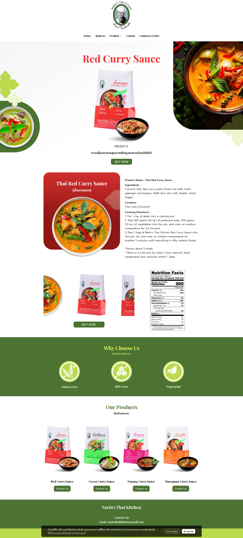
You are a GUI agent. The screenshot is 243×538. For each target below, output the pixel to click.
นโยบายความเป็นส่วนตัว (61, 533)
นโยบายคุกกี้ (81, 533)
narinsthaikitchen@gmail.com (126, 522)
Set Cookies (172, 531)
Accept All (188, 531)
